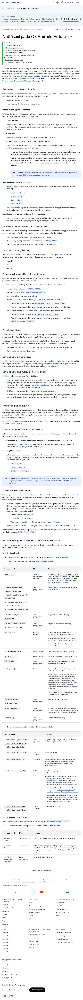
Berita (4, 918)
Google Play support (62, 939)
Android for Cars (31, 9)
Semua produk (7, 978)
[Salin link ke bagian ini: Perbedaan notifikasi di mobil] (38, 89)
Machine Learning (35, 906)
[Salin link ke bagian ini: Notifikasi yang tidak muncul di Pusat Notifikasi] (48, 372)
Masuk (78, 2)
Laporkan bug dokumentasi (65, 936)
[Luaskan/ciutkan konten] (17, 43)
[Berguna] (76, 29)
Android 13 (5, 945)
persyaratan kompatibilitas (61, 578)
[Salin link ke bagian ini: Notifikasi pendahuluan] (31, 406)
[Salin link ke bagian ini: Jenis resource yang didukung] (32, 250)
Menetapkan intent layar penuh (22, 518)
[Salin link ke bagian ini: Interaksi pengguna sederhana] (32, 110)
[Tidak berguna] (79, 29)
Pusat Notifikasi (63, 71)
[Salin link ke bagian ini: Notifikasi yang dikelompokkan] (33, 357)
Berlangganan (37, 990)
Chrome (5, 968)
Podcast (5, 924)
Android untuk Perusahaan (10, 908)
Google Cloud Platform (10, 974)
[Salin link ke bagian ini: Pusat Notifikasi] (23, 330)
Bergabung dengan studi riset (65, 942)
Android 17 (5, 932)
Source (4, 914)
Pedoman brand (20, 985)
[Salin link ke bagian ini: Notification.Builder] (23, 553)
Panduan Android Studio (37, 934)
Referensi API (33, 941)
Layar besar (60, 903)
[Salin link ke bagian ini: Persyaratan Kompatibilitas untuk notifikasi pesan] (50, 274)
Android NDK (33, 947)
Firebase (5, 971)
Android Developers (8, 29)
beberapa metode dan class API (14, 81)
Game (31, 903)
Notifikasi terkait (8, 361)
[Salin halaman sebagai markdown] (71, 37)
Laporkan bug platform (63, 932)
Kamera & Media (34, 912)
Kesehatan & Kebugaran (37, 909)
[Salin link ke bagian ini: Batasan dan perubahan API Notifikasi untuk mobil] (62, 541)
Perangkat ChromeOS (63, 909)
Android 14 (6, 942)
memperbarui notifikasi (51, 526)
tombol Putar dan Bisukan (65, 790)
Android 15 (5, 939)
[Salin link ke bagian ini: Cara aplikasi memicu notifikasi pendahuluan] (45, 430)
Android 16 (6, 936)
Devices (16, 9)
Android (5, 905)
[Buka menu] (3, 2)
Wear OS (59, 906)
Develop (6, 9)
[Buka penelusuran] (53, 2)
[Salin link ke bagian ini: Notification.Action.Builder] (29, 817)
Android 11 (5, 952)
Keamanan (5, 911)
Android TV (59, 915)
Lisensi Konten (57, 880)
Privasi (31, 915)
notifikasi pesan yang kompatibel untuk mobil (22, 148)
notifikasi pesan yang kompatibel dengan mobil (62, 792)
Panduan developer (35, 938)
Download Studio (34, 944)
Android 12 (5, 949)
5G (30, 919)
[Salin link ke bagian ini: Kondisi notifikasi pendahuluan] (32, 491)
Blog (3, 921)
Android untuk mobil (62, 912)
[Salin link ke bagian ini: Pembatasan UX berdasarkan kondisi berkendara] (49, 226)
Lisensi (11, 985)
